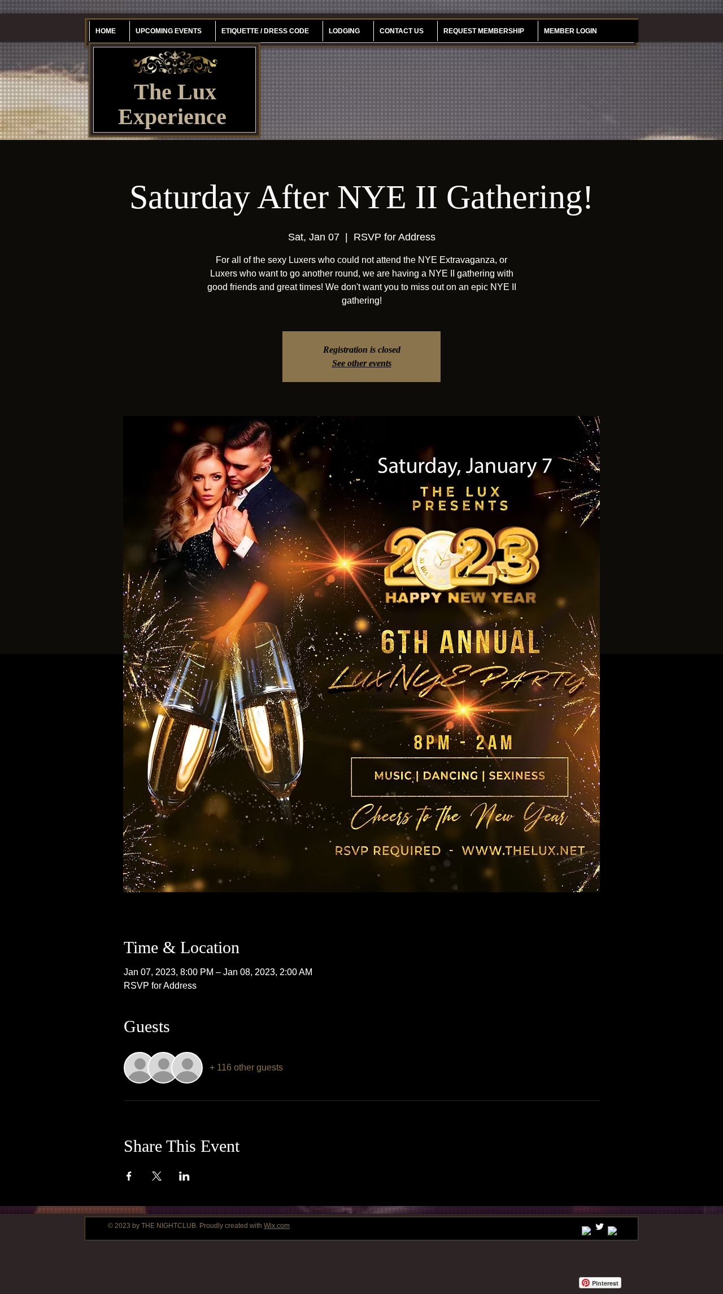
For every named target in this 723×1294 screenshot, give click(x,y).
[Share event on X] (156, 1176)
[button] (483, 31)
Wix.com (277, 1226)
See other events (361, 363)
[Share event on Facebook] (129, 1176)
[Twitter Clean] (599, 1226)
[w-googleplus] (586, 1231)
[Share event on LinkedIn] (184, 1176)
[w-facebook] (612, 1231)
